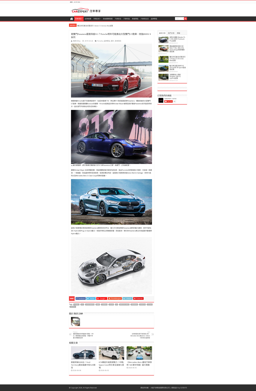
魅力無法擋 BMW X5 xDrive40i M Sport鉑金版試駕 (95, 26)
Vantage (73, 306)
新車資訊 (78, 19)
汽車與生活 (145, 19)
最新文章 (162, 33)
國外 (112, 41)
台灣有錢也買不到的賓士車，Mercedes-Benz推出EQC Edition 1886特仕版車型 (140, 335)
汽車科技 (126, 19)
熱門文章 (171, 33)
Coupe (111, 304)
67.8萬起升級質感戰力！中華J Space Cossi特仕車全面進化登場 (111, 365)
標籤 (178, 33)
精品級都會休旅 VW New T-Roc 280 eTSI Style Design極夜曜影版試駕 (177, 49)
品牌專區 (154, 19)
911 (82, 304)
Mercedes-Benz (124, 304)
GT (116, 304)
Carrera (104, 304)
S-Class (150, 304)
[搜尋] (185, 18)
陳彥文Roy (76, 41)
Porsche (100, 41)
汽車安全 (118, 19)
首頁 (71, 18)
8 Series (76, 304)
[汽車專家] (85, 10)
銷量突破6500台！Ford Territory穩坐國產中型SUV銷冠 (83, 365)
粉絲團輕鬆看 (108, 19)
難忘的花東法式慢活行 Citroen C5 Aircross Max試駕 (178, 58)
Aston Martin (90, 304)
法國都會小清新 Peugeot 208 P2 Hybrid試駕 (175, 76)
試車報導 (88, 19)
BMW (98, 304)
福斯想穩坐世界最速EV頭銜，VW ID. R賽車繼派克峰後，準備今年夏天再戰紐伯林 (83, 335)
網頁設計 (174, 388)
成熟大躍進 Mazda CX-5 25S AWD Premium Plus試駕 (178, 39)
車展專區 (135, 19)
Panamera (134, 304)
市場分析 (96, 19)
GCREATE (183, 388)
